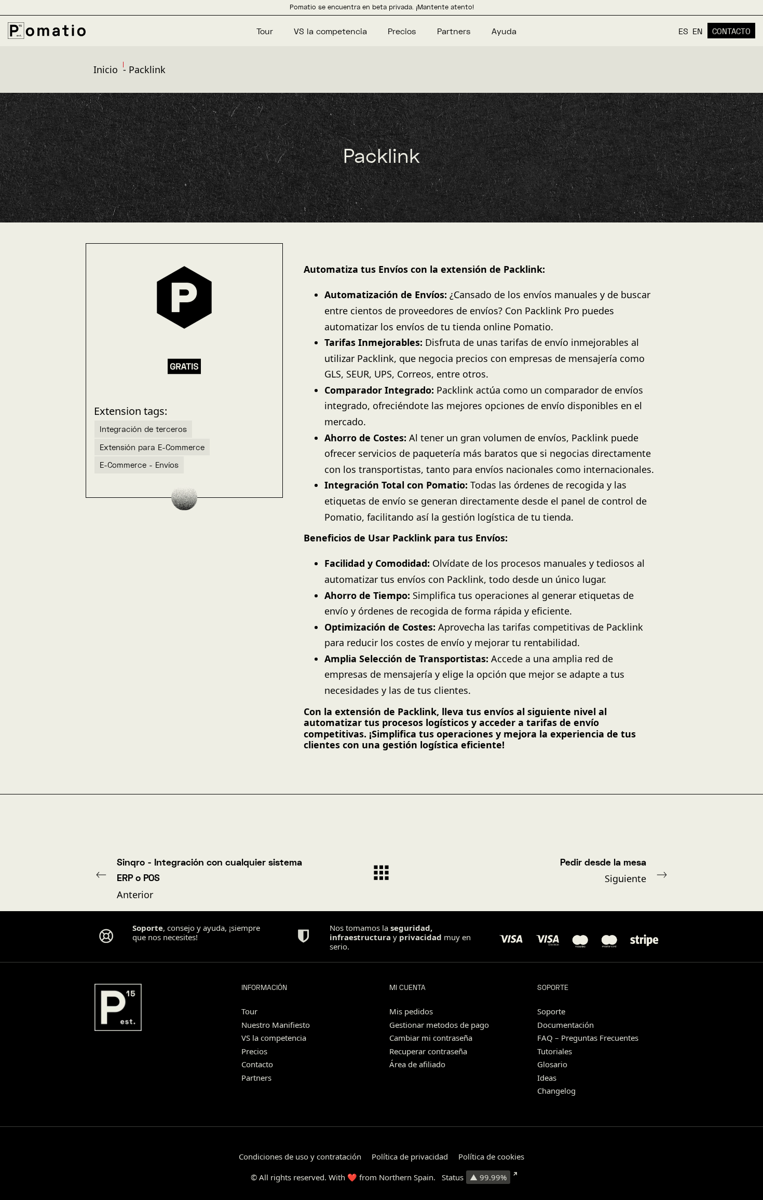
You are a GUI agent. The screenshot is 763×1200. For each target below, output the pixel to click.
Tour (249, 1011)
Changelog (556, 1090)
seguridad (410, 928)
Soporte (551, 1011)
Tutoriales (554, 1051)
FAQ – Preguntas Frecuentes (587, 1037)
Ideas (546, 1077)
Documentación (565, 1025)
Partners (256, 1077)
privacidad (420, 937)
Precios (254, 1051)
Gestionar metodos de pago (439, 1025)
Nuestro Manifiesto (275, 1025)
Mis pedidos (411, 1011)
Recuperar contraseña (428, 1051)
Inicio (105, 69)
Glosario (552, 1064)
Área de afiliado (417, 1064)
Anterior (209, 878)
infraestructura (360, 937)
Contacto (257, 1064)
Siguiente (603, 870)
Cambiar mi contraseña (430, 1037)
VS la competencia (273, 1037)
